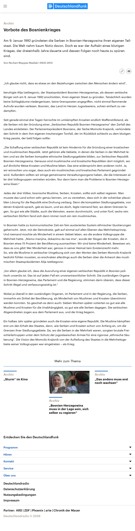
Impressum (12, 500)
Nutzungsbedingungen (20, 494)
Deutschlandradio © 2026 (22, 516)
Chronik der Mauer (66, 510)
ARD (20, 510)
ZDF (27, 510)
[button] (5, 6)
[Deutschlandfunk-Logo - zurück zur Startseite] (67, 6)
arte (49, 510)
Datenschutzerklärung (19, 489)
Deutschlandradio (16, 483)
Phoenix (38, 510)
